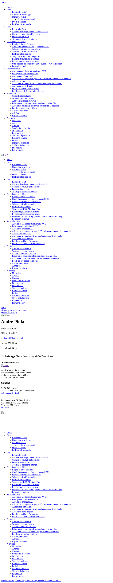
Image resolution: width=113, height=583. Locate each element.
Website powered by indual (31, 580)
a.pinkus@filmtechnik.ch (12, 338)
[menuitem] (59, 7)
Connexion (6, 310)
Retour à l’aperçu (9, 312)
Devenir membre (19, 310)
